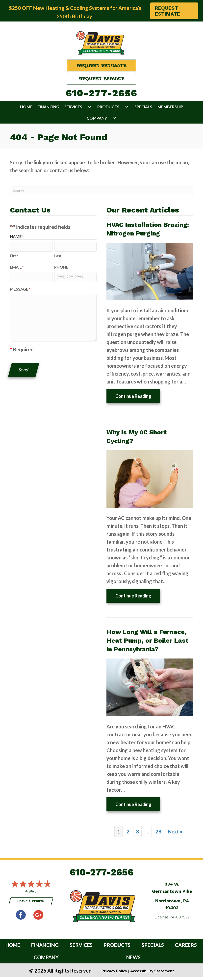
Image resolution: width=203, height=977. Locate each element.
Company (97, 118)
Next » (175, 831)
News (133, 957)
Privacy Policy (114, 970)
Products (108, 106)
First (14, 256)
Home (26, 106)
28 (158, 831)
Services (73, 106)
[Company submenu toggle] (114, 118)
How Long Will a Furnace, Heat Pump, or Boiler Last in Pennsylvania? (147, 640)
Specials (143, 106)
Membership (170, 106)
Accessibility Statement (152, 970)
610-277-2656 (101, 93)
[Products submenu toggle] (127, 106)
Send (23, 369)
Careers (186, 945)
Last (58, 256)
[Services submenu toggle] (90, 106)
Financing (48, 106)
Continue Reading (137, 396)
